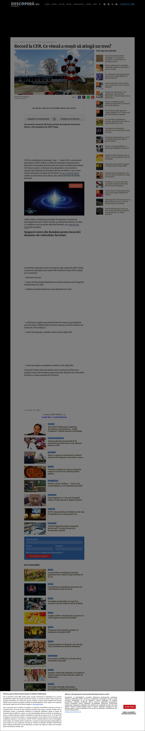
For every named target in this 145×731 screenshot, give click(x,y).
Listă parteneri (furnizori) (73, 712)
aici (17, 719)
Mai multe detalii (38, 704)
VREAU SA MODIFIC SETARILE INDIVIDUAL (129, 712)
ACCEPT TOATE (129, 707)
